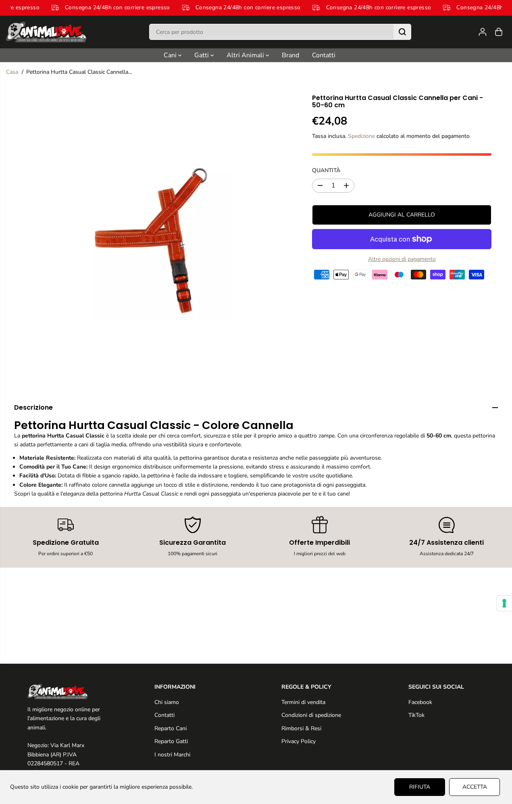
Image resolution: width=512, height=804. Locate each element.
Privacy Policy (298, 741)
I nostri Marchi (172, 754)
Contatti (323, 55)
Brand (290, 55)
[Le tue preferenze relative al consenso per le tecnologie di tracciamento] (504, 603)
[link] (65, 691)
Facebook (420, 702)
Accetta (474, 787)
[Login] (482, 32)
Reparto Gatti (171, 741)
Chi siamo (166, 702)
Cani (171, 55)
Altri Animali (246, 55)
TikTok (416, 715)
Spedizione (361, 136)
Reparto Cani (170, 728)
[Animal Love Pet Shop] (46, 32)
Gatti (202, 55)
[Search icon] (402, 32)
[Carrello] (498, 32)
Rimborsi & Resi (301, 728)
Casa (12, 72)
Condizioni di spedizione (311, 715)
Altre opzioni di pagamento (402, 259)
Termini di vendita (303, 702)
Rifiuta (419, 787)
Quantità (326, 170)
